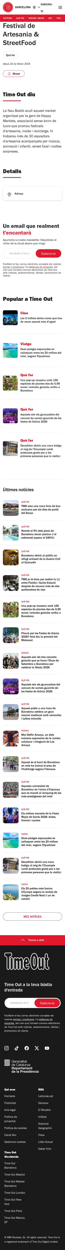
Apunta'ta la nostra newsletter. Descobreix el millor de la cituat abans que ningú (30, 242)
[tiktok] (16, 1048)
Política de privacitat (10, 1119)
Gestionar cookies (15, 1142)
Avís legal (10, 1110)
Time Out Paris (13, 1211)
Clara (41, 1135)
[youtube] (47, 1048)
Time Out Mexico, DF (14, 1220)
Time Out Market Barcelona (14, 1184)
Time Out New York (12, 1202)
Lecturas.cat (45, 1096)
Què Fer (20, 18)
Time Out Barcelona (10, 1166)
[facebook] (27, 1048)
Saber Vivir (44, 1149)
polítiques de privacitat (41, 267)
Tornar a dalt (36, 940)
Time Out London (14, 1193)
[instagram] (6, 1048)
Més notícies (32, 917)
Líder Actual (45, 1142)
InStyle (42, 1117)
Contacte (9, 1096)
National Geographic (45, 1126)
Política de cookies (15, 1128)
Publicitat (10, 1103)
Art (50, 18)
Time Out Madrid (14, 1175)
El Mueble (44, 1110)
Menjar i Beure (36, 18)
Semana (43, 1103)
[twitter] (37, 1048)
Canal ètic (10, 1135)
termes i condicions (13, 267)
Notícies (7, 18)
